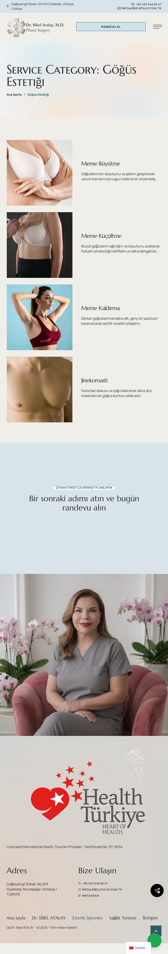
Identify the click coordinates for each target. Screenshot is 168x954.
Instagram (90, 896)
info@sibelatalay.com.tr (102, 889)
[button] (146, 4)
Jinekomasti (94, 380)
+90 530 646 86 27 (95, 883)
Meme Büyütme (100, 163)
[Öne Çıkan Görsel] (39, 173)
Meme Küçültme (101, 235)
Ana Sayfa (14, 94)
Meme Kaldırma (100, 308)
